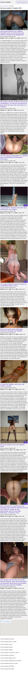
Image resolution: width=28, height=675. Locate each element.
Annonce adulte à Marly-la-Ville (8, 658)
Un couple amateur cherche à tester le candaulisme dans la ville (13, 285)
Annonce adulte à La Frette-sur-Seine (10, 652)
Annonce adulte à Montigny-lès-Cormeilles (11, 660)
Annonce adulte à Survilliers (7, 668)
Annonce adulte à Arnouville (7, 639)
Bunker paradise (5, 2)
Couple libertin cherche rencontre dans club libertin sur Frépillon (13, 208)
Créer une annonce (22, 2)
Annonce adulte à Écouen (7, 647)
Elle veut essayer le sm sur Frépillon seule (12, 445)
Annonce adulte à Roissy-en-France (9, 663)
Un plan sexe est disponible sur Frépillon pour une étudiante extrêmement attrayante (14, 157)
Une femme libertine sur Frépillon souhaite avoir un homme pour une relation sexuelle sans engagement (12, 32)
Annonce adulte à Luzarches (7, 655)
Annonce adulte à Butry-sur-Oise (8, 641)
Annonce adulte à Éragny (7, 649)
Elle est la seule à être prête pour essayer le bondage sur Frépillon (11, 330)
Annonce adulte (4, 6)
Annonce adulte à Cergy (6, 644)
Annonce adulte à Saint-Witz (7, 666)
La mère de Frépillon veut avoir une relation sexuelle (12, 385)
